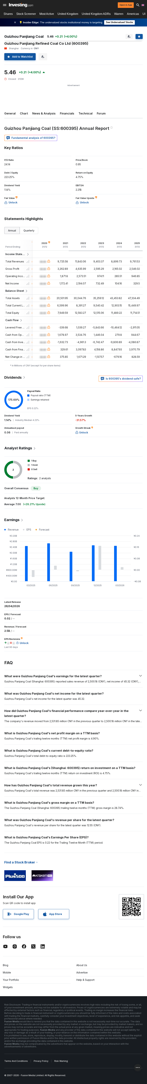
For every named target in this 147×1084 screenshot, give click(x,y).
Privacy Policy (41, 1061)
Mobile (7, 972)
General (10, 113)
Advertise (82, 972)
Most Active (46, 13)
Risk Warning (61, 1061)
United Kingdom (68, 13)
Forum (101, 113)
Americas (133, 13)
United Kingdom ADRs (96, 13)
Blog (5, 965)
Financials (67, 113)
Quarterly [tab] (28, 230)
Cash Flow (12, 320)
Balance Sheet (14, 290)
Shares (8, 13)
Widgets (8, 987)
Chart (24, 113)
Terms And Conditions (16, 1061)
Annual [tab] (12, 230)
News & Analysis (44, 113)
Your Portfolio (11, 979)
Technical (86, 113)
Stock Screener (26, 13)
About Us (81, 965)
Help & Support (85, 979)
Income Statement (15, 254)
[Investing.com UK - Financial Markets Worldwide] (21, 5)
